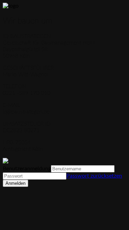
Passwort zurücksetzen (94, 176)
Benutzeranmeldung (27, 168)
